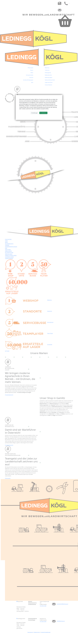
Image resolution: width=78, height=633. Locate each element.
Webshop (47, 67)
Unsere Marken (48, 85)
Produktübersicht (9, 395)
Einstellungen (34, 113)
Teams (31, 70)
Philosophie (30, 67)
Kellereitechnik (48, 75)
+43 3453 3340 (43, 621)
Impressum (30, 632)
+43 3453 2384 (43, 606)
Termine (31, 77)
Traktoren (47, 70)
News (32, 72)
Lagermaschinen (49, 82)
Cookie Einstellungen (45, 632)
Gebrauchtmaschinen (50, 80)
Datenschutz (37, 632)
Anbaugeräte (48, 72)
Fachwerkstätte (29, 75)
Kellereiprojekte (48, 77)
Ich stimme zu (43, 113)
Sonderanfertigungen (28, 80)
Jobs (32, 82)
